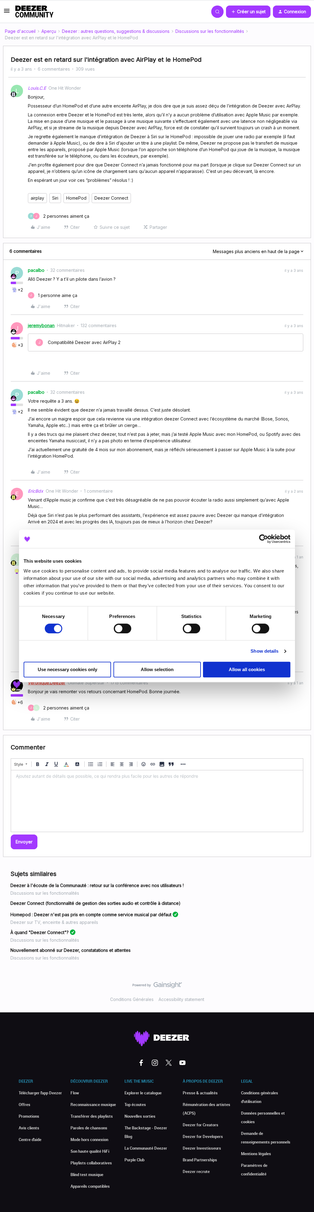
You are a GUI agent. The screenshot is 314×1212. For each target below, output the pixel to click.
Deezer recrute (196, 1171)
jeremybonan (41, 325)
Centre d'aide (30, 1139)
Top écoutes (135, 1104)
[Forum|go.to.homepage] (34, 12)
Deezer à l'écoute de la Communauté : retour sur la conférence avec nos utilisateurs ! (97, 885)
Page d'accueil (20, 31)
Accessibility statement (181, 999)
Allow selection (157, 669)
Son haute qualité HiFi (90, 1151)
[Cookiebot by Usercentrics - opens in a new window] (263, 538)
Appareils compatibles (90, 1186)
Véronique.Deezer (46, 682)
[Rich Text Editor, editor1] (157, 801)
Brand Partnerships (200, 1160)
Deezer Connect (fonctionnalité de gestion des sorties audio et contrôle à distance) (95, 903)
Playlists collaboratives (91, 1163)
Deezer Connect (111, 198)
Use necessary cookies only (67, 669)
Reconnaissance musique (93, 1104)
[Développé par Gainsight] (157, 986)
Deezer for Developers (203, 1136)
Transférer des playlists (92, 1116)
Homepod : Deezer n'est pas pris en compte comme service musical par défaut (90, 914)
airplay (37, 198)
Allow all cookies (247, 669)
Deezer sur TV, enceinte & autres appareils (54, 922)
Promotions (29, 1116)
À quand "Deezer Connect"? (39, 932)
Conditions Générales (132, 999)
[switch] (122, 628)
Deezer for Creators (200, 1125)
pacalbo (36, 270)
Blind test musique (87, 1174)
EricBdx (35, 491)
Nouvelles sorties (139, 1116)
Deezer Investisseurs (202, 1148)
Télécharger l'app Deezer (40, 1093)
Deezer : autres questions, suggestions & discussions (116, 31)
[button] (6, 12)
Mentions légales (256, 1153)
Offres (24, 1104)
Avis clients (29, 1128)
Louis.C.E (37, 88)
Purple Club (134, 1160)
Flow (75, 1093)
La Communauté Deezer (145, 1148)
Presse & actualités (200, 1093)
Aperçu (48, 31)
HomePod (76, 198)
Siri (55, 198)
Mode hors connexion (89, 1139)
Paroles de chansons (89, 1128)
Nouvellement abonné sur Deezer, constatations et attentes (70, 950)
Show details (264, 651)
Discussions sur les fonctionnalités (209, 31)
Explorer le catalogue (143, 1093)
